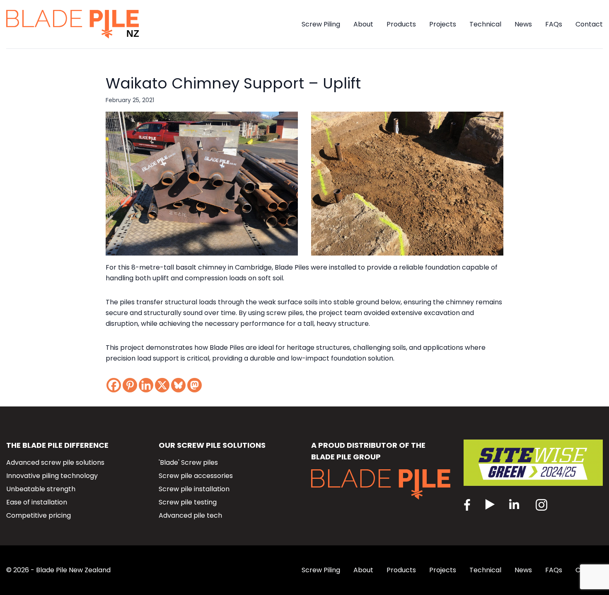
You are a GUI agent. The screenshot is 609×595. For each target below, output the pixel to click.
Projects (442, 24)
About (363, 24)
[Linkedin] (146, 385)
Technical (485, 24)
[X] (162, 385)
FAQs (553, 24)
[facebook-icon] (467, 505)
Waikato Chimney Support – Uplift (233, 83)
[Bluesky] (178, 385)
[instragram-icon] (515, 505)
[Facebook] (113, 385)
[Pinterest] (130, 385)
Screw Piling (321, 24)
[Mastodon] (194, 385)
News (523, 24)
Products (401, 24)
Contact (589, 24)
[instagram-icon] (541, 505)
